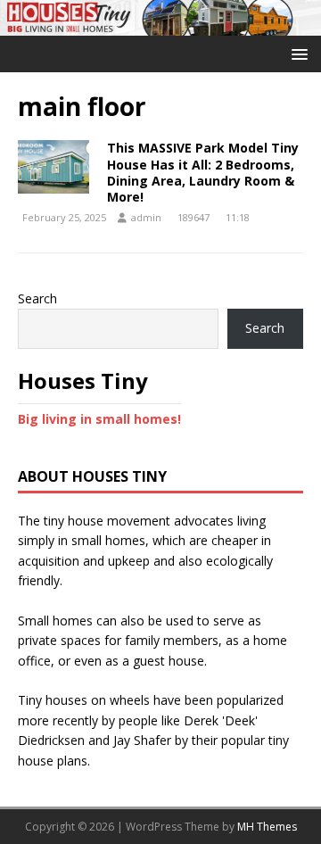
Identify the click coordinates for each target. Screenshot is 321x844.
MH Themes (267, 826)
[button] (296, 53)
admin (146, 217)
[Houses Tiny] (160, 25)
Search (37, 298)
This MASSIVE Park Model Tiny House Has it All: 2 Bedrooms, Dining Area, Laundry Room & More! (203, 172)
